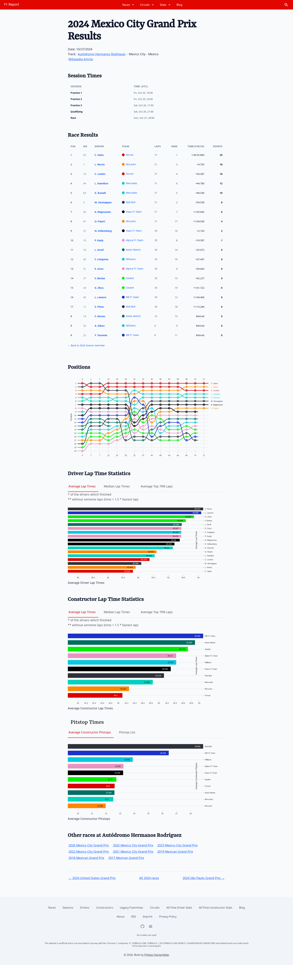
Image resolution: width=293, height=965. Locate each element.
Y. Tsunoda (101, 335)
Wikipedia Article (81, 59)
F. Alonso (100, 316)
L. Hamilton (101, 183)
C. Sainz (99, 155)
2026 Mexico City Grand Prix (89, 845)
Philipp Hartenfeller (156, 955)
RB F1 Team (132, 297)
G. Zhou (99, 287)
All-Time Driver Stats (179, 907)
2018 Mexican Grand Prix (86, 858)
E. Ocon (99, 268)
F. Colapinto (102, 259)
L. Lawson (100, 297)
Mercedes (131, 183)
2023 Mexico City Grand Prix (177, 845)
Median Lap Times (117, 486)
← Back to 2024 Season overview (86, 345)
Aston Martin (133, 249)
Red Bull (130, 202)
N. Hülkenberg (103, 230)
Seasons (68, 907)
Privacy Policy (168, 916)
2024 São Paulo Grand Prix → (203, 878)
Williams (131, 259)
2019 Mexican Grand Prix (175, 851)
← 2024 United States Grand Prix (92, 878)
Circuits (155, 907)
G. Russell (100, 192)
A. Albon (100, 325)
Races (52, 907)
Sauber (130, 278)
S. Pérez (99, 306)
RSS (133, 916)
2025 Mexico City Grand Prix (133, 845)
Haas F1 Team (134, 211)
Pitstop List (127, 732)
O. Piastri (100, 221)
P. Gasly (99, 240)
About (120, 916)
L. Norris (100, 164)
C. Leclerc (100, 174)
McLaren (131, 164)
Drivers (84, 907)
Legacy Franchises (131, 907)
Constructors (104, 907)
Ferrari (130, 154)
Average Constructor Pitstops (90, 732)
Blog (242, 907)
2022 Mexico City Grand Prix (89, 851)
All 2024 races (149, 878)
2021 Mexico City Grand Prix (133, 851)
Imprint (147, 916)
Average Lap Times (82, 486)
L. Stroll (99, 249)
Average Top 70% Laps (157, 486)
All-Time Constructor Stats (215, 907)
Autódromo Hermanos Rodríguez (101, 54)
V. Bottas (100, 278)
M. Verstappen (103, 202)
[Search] (286, 4)
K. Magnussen (103, 211)
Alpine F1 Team (134, 240)
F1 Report (11, 4)
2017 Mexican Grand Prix (126, 858)
